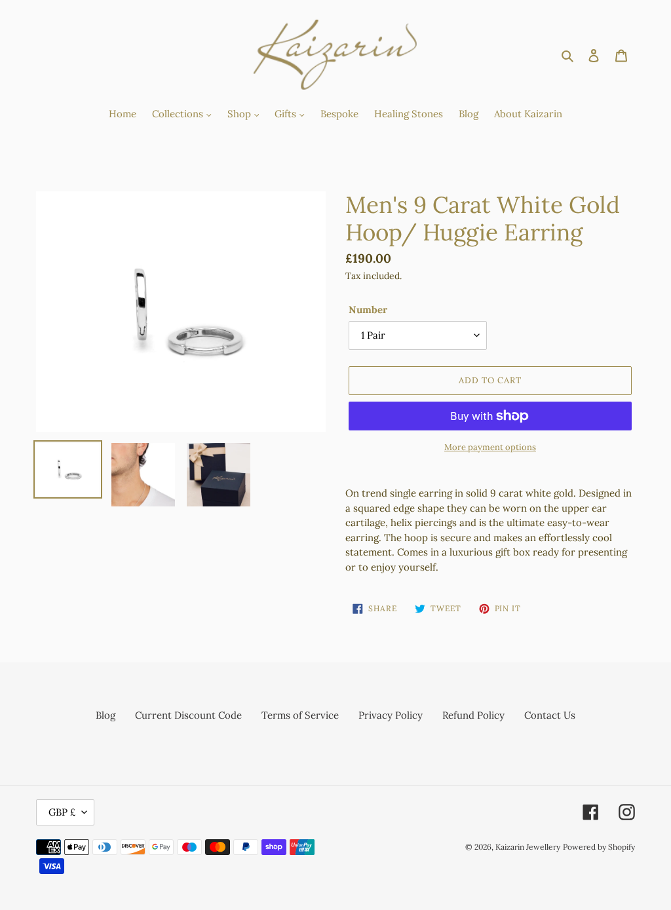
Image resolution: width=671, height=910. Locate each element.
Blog (105, 715)
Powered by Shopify (599, 847)
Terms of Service (300, 715)
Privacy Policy (390, 715)
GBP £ (61, 812)
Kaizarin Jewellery (527, 847)
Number (368, 309)
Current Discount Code (188, 715)
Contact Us (549, 715)
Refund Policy (473, 715)
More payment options (490, 447)
